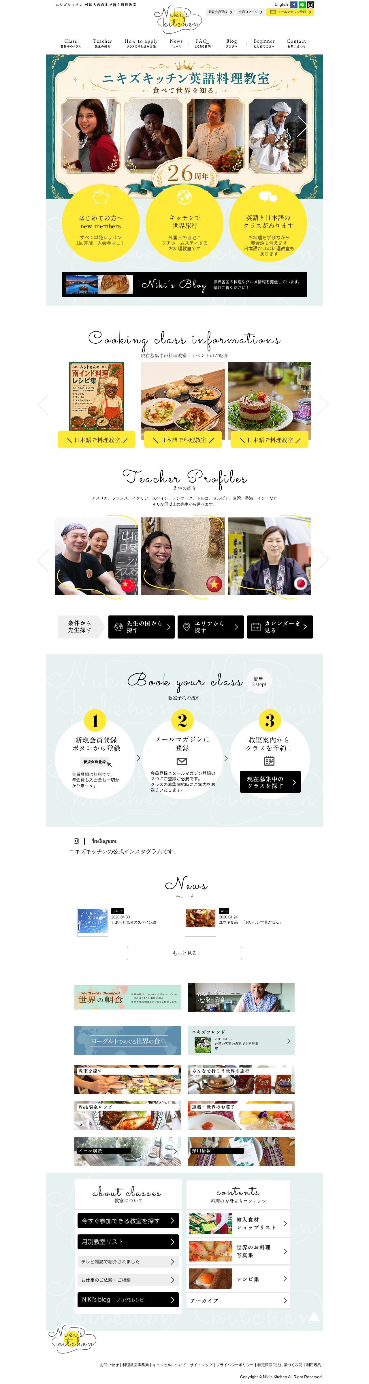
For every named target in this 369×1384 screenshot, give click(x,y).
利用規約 (313, 1365)
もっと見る (184, 953)
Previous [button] (43, 560)
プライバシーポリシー (235, 1365)
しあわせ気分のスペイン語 (133, 922)
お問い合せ (109, 1365)
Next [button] (323, 560)
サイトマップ (201, 1365)
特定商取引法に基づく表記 (279, 1365)
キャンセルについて (169, 1365)
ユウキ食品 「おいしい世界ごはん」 (251, 922)
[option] (98, 404)
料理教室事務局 (136, 1365)
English (281, 4)
